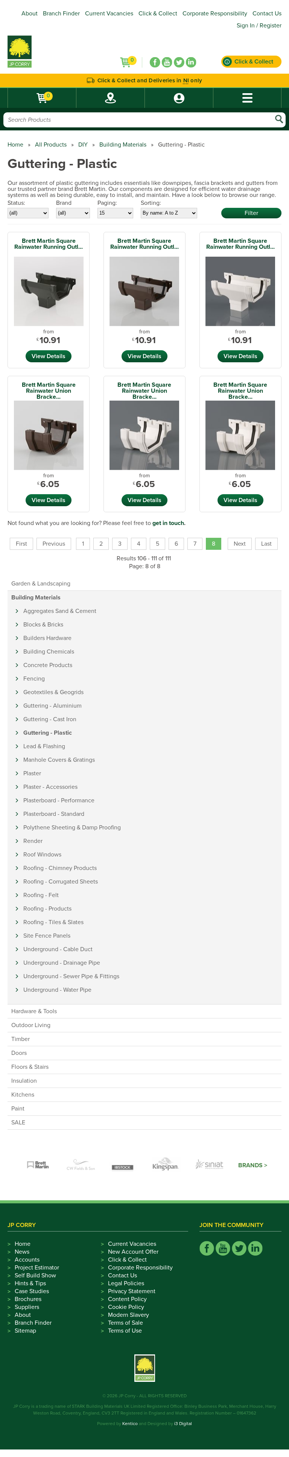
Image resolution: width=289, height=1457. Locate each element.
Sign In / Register (259, 25)
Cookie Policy (126, 1307)
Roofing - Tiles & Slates (53, 922)
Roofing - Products (47, 909)
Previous (54, 544)
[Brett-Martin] (38, 1165)
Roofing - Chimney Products (60, 868)
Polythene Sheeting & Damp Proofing (72, 828)
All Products (51, 144)
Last (266, 544)
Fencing (34, 679)
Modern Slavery (128, 1315)
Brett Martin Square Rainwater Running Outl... (48, 244)
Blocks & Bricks (43, 625)
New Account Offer (133, 1252)
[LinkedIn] (191, 62)
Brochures (28, 1299)
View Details (48, 356)
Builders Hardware (47, 638)
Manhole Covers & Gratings (59, 760)
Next (240, 544)
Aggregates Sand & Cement (59, 611)
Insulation (24, 1081)
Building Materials (122, 144)
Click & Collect (157, 13)
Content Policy (127, 1299)
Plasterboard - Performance (58, 800)
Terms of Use (125, 1330)
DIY (83, 144)
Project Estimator (37, 1267)
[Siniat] (209, 1165)
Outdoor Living (30, 1025)
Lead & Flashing (44, 746)
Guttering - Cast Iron (49, 719)
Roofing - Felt (41, 895)
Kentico (130, 1423)
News (22, 1252)
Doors (19, 1053)
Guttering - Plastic (47, 733)
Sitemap (25, 1330)
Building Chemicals (48, 652)
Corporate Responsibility (215, 13)
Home (15, 144)
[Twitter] (179, 62)
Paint (17, 1108)
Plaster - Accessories (50, 787)
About (29, 13)
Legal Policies (126, 1283)
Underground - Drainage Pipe (61, 963)
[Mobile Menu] (247, 98)
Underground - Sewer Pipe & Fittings (71, 976)
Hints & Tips (30, 1283)
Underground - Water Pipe (57, 990)
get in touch (168, 523)
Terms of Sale (125, 1323)
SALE (18, 1122)
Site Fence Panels (46, 936)
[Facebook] (155, 62)
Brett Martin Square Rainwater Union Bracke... (49, 391)
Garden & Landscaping (40, 583)
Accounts (27, 1259)
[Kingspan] (167, 1165)
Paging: (107, 203)
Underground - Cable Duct (58, 949)
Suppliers (27, 1307)
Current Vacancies (109, 13)
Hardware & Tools (34, 1011)
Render (33, 841)
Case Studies (32, 1291)
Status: (16, 203)
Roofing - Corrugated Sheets (60, 882)
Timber (20, 1039)
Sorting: (151, 203)
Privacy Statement (131, 1291)
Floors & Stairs (30, 1067)
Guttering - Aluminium (52, 706)
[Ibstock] (124, 1165)
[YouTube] (167, 62)
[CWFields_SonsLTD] (81, 1165)
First (21, 544)
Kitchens (22, 1094)
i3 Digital (183, 1423)
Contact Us (266, 13)
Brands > (252, 1165)
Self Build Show (35, 1275)
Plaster (32, 773)
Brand (63, 203)
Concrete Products (47, 665)
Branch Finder (61, 13)
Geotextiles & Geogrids (53, 692)
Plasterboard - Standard (53, 814)
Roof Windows (42, 855)
